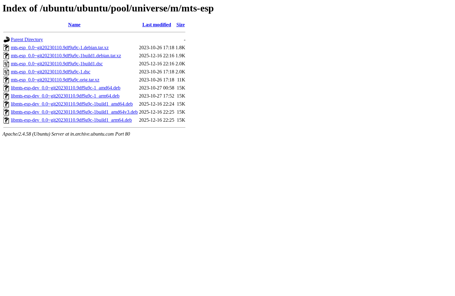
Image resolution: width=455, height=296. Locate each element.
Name (74, 24)
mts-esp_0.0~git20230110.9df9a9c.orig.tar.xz (55, 79)
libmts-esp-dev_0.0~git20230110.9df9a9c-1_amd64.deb (65, 87)
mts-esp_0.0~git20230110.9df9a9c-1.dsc (50, 71)
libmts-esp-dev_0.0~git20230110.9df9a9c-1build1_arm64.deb (71, 120)
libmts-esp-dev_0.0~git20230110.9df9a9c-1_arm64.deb (65, 95)
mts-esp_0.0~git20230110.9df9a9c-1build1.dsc (57, 63)
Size (180, 24)
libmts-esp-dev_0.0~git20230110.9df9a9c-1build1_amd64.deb (72, 104)
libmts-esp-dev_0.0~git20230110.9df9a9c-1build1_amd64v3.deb (74, 112)
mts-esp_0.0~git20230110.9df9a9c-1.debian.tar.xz (60, 47)
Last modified (156, 24)
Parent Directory (27, 39)
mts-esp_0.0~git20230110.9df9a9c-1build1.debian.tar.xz (66, 55)
